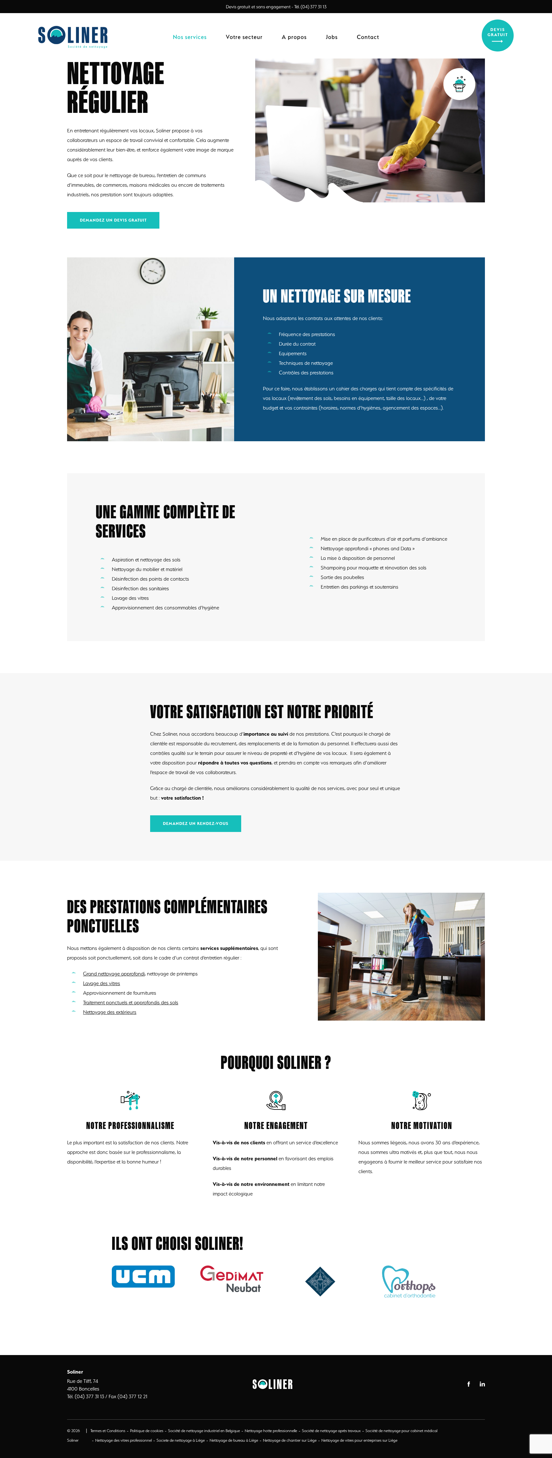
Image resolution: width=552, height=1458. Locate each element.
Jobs (332, 37)
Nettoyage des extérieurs (109, 1012)
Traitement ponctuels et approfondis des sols (130, 1002)
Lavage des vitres (101, 983)
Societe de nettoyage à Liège (181, 1440)
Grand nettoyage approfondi (114, 973)
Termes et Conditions (107, 1430)
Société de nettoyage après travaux (331, 1430)
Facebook (468, 1384)
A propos (294, 37)
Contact (368, 37)
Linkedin (482, 1384)
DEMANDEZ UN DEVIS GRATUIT (113, 220)
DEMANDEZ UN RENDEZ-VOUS (195, 823)
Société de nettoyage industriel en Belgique (204, 1430)
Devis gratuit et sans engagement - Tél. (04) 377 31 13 (276, 7)
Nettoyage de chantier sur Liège (290, 1440)
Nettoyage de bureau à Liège (234, 1440)
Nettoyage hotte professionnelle (271, 1430)
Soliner (73, 37)
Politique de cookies (146, 1430)
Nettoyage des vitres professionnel (123, 1440)
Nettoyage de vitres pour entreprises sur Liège (359, 1440)
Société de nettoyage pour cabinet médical (401, 1430)
